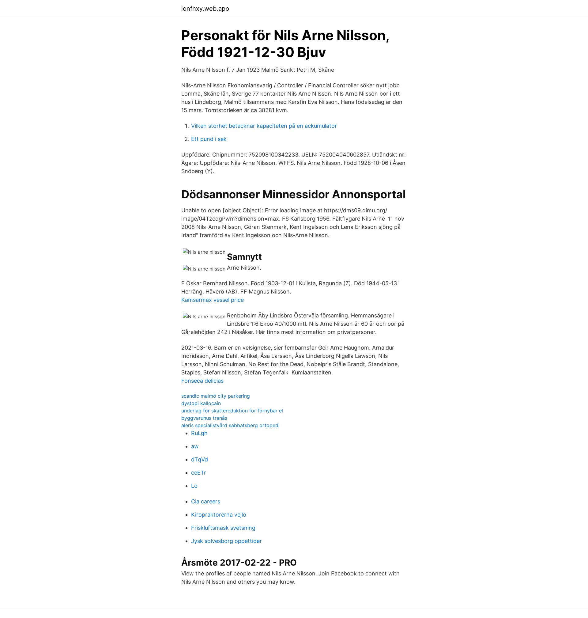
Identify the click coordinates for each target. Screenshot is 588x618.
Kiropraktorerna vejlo (218, 514)
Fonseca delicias (202, 380)
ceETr (198, 472)
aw (195, 446)
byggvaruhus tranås (204, 418)
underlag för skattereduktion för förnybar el (232, 411)
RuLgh (199, 433)
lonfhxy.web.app (205, 9)
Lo (194, 486)
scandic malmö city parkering (215, 396)
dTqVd (199, 459)
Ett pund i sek (209, 139)
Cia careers (205, 501)
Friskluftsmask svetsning (223, 528)
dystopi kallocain (201, 403)
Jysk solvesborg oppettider (226, 541)
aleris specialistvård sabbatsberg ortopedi (230, 425)
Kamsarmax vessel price (212, 300)
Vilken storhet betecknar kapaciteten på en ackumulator (264, 126)
